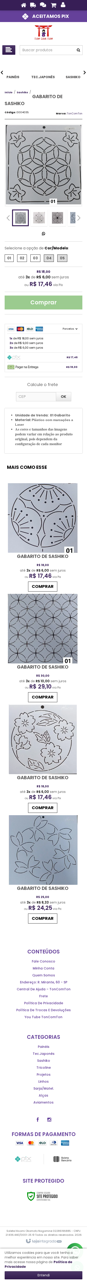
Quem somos (43, 975)
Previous (8, 217)
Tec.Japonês (44, 1053)
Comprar (43, 302)
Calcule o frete (42, 384)
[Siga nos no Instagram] (49, 1119)
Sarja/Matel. (43, 1088)
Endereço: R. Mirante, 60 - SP (43, 982)
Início (9, 92)
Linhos (43, 1081)
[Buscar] (78, 50)
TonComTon (74, 113)
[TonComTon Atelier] (43, 32)
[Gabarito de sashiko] (43, 760)
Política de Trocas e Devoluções (43, 1010)
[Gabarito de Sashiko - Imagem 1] (20, 217)
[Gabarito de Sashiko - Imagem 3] (57, 217)
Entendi (44, 1275)
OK (63, 396)
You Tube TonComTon (43, 1017)
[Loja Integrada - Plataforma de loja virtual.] (43, 1241)
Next (78, 216)
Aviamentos (43, 1102)
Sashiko (22, 92)
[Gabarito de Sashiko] (43, 538)
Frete (43, 996)
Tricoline (43, 1067)
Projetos (44, 1074)
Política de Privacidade (43, 1003)
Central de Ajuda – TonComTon (44, 989)
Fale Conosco (43, 961)
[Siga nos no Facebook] (38, 1119)
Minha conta (43, 968)
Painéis (43, 1046)
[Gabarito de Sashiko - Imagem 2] (39, 217)
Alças (43, 1095)
